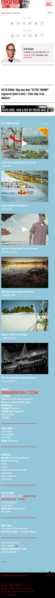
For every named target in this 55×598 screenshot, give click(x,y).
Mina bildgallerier (16, 585)
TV (26, 585)
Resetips (4, 588)
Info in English (12, 595)
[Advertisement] (21, 71)
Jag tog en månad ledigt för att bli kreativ (19, 248)
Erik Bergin (29, 49)
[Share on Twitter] (24, 23)
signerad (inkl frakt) (13, 94)
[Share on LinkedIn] (30, 23)
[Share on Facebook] (18, 23)
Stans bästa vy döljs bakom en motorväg (18, 162)
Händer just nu (13, 405)
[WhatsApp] (41, 23)
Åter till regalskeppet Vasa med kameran (18, 377)
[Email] (12, 23)
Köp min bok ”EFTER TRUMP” (32, 90)
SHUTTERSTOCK (8, 499)
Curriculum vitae (19, 592)
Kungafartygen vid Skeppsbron (14, 205)
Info (8, 592)
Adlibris (5, 98)
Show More (28, 57)
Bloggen (4, 585)
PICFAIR (21, 499)
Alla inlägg (44, 124)
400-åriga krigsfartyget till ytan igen (17, 291)
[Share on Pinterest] (35, 23)
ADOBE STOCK (29, 496)
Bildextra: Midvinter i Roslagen (14, 334)
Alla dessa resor (17, 588)
